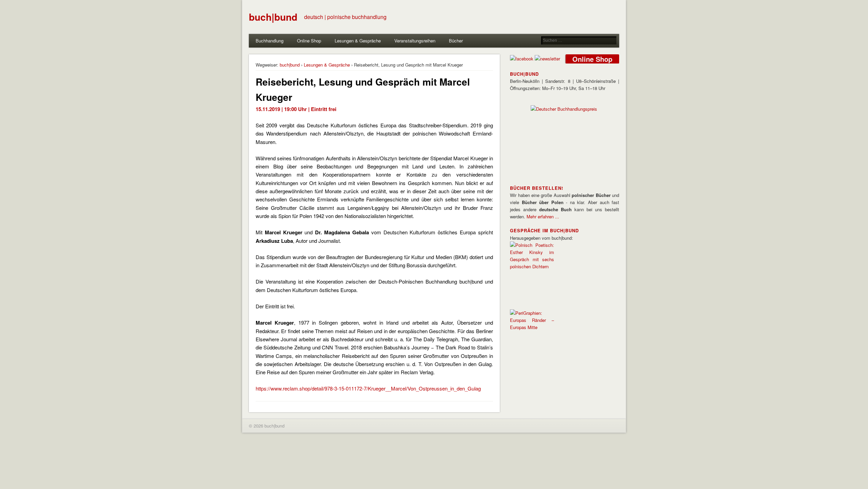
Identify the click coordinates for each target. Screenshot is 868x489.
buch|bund (273, 17)
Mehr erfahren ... (543, 216)
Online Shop (309, 40)
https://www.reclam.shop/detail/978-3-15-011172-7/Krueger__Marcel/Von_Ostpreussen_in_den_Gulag (368, 388)
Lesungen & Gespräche (358, 40)
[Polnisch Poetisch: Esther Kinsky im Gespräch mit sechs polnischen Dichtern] (532, 266)
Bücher (456, 40)
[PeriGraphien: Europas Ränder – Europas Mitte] (532, 327)
